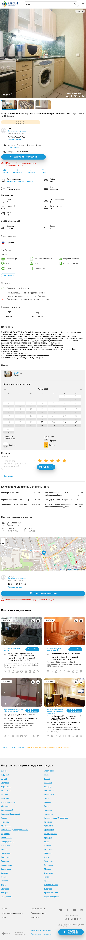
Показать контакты (15, 140)
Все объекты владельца (17, 131)
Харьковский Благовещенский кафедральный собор (58, 494)
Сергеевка (48, 861)
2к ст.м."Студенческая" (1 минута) (13, 649)
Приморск (48, 865)
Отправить (44, 467)
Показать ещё (9, 476)
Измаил (47, 845)
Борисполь (48, 873)
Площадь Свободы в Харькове (58, 500)
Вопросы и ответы (38, 913)
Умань (46, 841)
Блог (4, 917)
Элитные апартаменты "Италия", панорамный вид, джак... (55, 711)
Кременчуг (48, 822)
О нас (4, 909)
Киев (46, 775)
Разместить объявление (73, 932)
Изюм (46, 857)
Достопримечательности (12, 913)
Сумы (46, 798)
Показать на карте (15, 147)
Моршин (47, 869)
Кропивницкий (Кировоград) (56, 818)
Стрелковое (49, 771)
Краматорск (49, 830)
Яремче (47, 877)
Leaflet (63, 570)
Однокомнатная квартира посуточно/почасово (13, 710)
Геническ (48, 783)
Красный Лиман (51, 893)
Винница (47, 802)
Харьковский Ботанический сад (15, 500)
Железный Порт (51, 885)
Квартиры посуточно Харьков (20, 181)
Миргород (48, 853)
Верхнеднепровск (51, 896)
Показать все (9, 275)
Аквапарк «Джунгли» (10, 493)
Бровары (48, 838)
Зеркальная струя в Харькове (14, 504)
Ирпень (47, 881)
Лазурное (48, 889)
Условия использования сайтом (41, 931)
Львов (47, 779)
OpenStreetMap (73, 570)
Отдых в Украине (38, 909)
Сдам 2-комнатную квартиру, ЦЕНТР (54, 649)
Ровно (46, 806)
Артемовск (48, 826)
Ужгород (48, 787)
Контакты (35, 917)
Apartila (4, 747)
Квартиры (21, 747)
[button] (43, 553)
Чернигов (48, 810)
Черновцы (48, 814)
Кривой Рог (49, 794)
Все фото (6, 95)
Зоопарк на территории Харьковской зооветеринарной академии (61, 505)
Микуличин (49, 790)
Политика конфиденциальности (41, 934)
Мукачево (48, 849)
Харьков (12, 747)
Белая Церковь (50, 834)
